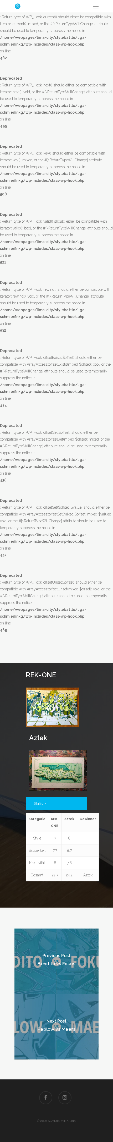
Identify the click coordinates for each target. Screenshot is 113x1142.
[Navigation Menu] (96, 6)
